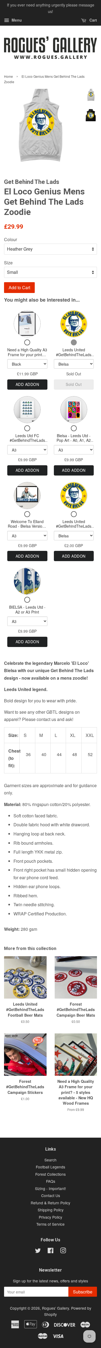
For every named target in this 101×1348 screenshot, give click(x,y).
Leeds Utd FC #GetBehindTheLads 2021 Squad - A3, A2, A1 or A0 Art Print (27, 443)
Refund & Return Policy (50, 1202)
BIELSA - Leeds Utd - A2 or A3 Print (27, 609)
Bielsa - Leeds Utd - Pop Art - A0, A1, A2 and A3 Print (74, 440)
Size (8, 263)
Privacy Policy (50, 1217)
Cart (92, 20)
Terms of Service (50, 1224)
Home (8, 76)
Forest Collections (50, 1174)
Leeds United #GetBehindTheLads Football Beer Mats (73, 354)
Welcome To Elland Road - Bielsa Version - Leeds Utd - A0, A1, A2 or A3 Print (27, 528)
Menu (16, 20)
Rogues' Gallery (55, 1308)
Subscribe (82, 1292)
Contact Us (50, 1195)
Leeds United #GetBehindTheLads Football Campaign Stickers (73, 528)
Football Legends (50, 1167)
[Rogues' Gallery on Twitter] (38, 1251)
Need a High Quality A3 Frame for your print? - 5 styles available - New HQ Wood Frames (27, 357)
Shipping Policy (51, 1209)
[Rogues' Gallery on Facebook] (50, 1251)
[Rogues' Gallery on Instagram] (63, 1251)
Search (50, 1159)
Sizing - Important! (50, 1188)
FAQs (50, 1181)
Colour (10, 239)
